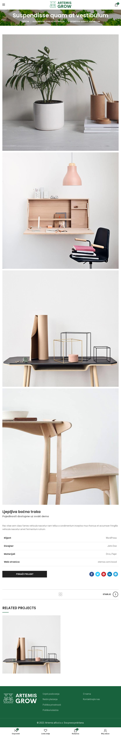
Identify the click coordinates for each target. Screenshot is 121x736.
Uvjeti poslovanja (51, 694)
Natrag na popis (60, 594)
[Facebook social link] (91, 574)
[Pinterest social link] (103, 574)
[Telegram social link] (115, 574)
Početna (25, 22)
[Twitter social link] (97, 574)
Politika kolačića (50, 710)
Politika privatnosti (52, 705)
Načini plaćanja (50, 699)
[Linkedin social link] (109, 574)
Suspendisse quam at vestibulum (48, 22)
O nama (87, 694)
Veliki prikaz (58, 617)
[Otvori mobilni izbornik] (4, 5)
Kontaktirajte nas (91, 699)
